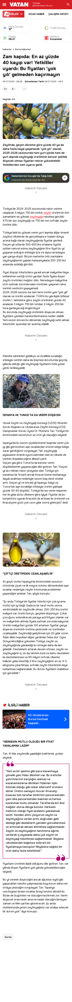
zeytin (47, 212)
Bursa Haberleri (23, 49)
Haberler (7, 49)
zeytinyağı (26, 157)
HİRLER (12, 14)
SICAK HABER (36, 14)
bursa (8, 937)
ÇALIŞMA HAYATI (58, 14)
